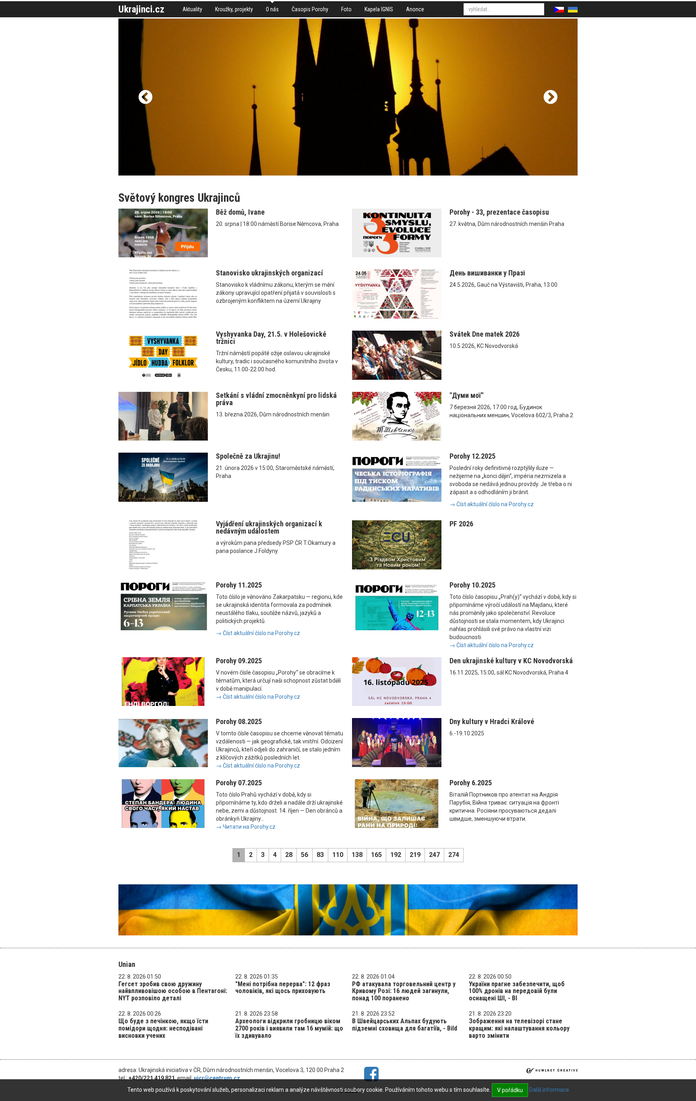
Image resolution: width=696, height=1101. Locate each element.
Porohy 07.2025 (239, 782)
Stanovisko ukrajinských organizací (269, 273)
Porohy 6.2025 (471, 782)
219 (415, 855)
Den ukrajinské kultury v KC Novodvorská (511, 660)
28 (288, 855)
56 (304, 855)
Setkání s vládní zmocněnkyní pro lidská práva (276, 399)
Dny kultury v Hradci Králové (492, 721)
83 (320, 855)
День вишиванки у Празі (487, 273)
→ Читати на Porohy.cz (246, 827)
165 (376, 855)
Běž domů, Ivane (240, 212)
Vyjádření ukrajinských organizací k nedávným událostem (269, 527)
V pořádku (510, 1090)
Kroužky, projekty (234, 9)
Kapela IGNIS (379, 9)
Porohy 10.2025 (472, 585)
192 (395, 855)
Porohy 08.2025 (239, 721)
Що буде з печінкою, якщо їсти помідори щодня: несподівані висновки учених (163, 1028)
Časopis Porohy (310, 9)
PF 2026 (461, 523)
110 (337, 855)
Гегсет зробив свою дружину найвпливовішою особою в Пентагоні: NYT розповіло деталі (172, 991)
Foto (346, 9)
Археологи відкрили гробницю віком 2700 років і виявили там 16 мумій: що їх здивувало (289, 1028)
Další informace (549, 1090)
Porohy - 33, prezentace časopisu (499, 212)
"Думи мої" (466, 395)
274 (453, 855)
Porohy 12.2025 (472, 456)
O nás (272, 9)
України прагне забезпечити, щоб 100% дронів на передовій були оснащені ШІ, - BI (517, 991)
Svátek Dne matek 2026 (485, 334)
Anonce (415, 9)
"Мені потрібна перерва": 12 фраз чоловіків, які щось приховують (282, 987)
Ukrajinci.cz (141, 9)
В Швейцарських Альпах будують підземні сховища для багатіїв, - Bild (404, 1024)
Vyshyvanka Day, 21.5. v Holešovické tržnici (271, 338)
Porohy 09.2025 (239, 660)
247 (434, 855)
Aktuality (192, 9)
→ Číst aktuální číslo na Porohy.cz (492, 504)
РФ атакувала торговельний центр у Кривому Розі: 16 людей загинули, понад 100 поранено (404, 991)
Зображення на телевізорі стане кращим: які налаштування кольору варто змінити (519, 1028)
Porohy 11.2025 (239, 585)
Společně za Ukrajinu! (248, 456)
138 (357, 855)
